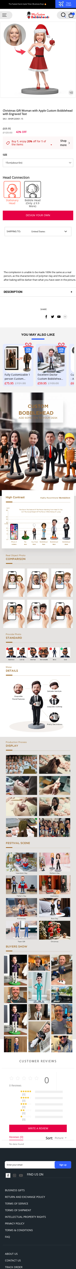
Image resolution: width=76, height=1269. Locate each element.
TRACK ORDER (14, 1254)
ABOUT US (11, 1241)
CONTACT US (13, 1247)
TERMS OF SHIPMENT (18, 1197)
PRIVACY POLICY (14, 1210)
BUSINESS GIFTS (15, 1177)
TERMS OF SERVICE (16, 1190)
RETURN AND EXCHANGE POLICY (25, 1184)
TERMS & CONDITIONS (19, 1217)
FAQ (7, 1224)
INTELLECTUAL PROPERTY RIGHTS (25, 1204)
